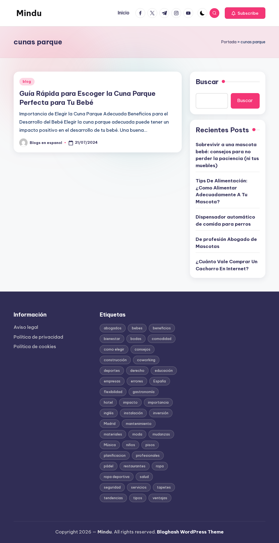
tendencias (113, 498)
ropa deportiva (116, 476)
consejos (142, 349)
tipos (137, 498)
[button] (245, 13)
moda (137, 434)
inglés (109, 413)
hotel (108, 402)
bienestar (112, 338)
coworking (146, 360)
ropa (160, 466)
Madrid (110, 423)
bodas (136, 338)
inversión (160, 413)
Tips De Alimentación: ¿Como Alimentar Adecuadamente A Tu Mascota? (221, 191)
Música (110, 445)
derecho (137, 370)
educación (164, 370)
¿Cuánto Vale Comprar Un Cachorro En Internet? (226, 265)
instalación (133, 413)
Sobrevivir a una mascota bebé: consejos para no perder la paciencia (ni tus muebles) (227, 155)
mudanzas (161, 434)
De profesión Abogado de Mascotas (226, 242)
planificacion (115, 455)
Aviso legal (26, 327)
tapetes (164, 487)
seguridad (112, 487)
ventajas (160, 498)
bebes (137, 328)
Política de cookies (35, 346)
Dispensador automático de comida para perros (225, 220)
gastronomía (143, 391)
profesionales (148, 455)
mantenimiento (138, 423)
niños (130, 445)
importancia (158, 402)
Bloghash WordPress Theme (190, 532)
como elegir (114, 349)
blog (27, 81)
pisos (150, 445)
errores (137, 381)
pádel (108, 466)
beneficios (162, 328)
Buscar (207, 82)
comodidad (161, 338)
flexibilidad (113, 391)
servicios (139, 487)
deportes (112, 370)
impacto (130, 402)
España (159, 381)
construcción (115, 360)
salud (144, 476)
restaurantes (134, 466)
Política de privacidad (38, 337)
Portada (228, 41)
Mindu (29, 13)
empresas (112, 381)
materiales (113, 434)
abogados (113, 328)
